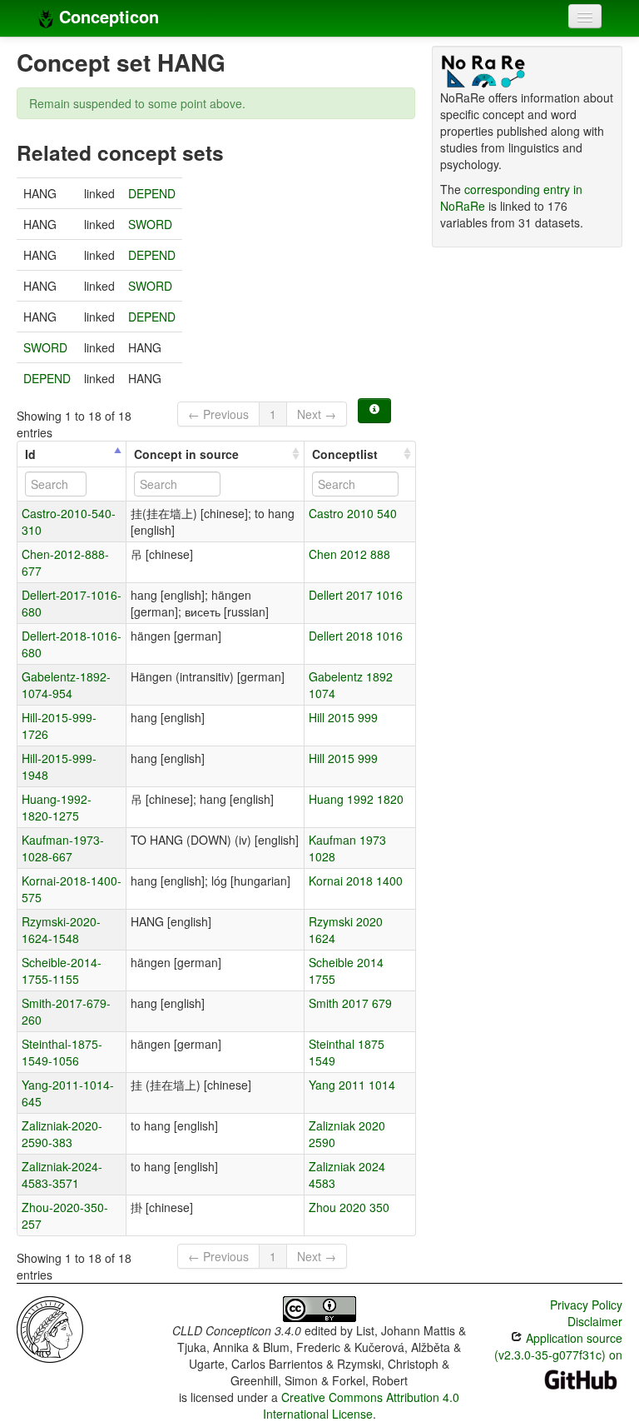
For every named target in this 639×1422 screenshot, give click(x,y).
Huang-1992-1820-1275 (57, 807)
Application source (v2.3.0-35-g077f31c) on (558, 1346)
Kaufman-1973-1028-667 (63, 848)
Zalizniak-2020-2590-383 (62, 1133)
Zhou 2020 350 (349, 1207)
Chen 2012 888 (349, 554)
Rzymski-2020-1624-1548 (61, 929)
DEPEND (152, 193)
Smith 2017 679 (350, 1003)
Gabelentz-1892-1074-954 (66, 684)
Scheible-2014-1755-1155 (62, 970)
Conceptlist (345, 454)
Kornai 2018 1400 (356, 880)
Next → (316, 414)
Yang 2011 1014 (352, 1084)
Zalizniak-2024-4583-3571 (62, 1174)
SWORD (150, 224)
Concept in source (186, 454)
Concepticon (106, 16)
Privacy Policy (586, 1304)
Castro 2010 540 (353, 513)
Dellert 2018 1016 (356, 635)
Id (30, 454)
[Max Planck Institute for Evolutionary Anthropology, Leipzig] (50, 1328)
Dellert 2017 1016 (356, 594)
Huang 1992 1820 (356, 799)
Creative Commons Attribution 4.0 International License (361, 1405)
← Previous (218, 414)
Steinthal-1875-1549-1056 (62, 1052)
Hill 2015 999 (343, 717)
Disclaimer (594, 1321)
